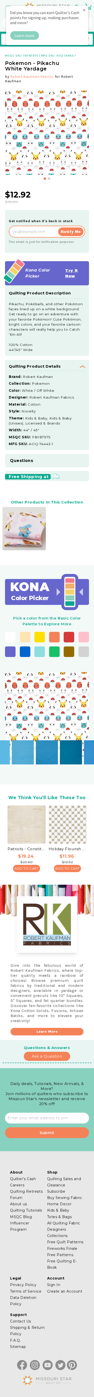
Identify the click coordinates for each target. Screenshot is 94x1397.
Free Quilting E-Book (62, 1264)
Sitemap (18, 1346)
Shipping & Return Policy (27, 1330)
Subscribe (56, 1191)
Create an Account (64, 1291)
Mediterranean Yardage (68, 748)
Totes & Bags (59, 1217)
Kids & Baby (58, 1210)
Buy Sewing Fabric (64, 1197)
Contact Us (20, 1321)
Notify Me (71, 231)
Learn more (24, 35)
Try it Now (71, 273)
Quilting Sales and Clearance (64, 1182)
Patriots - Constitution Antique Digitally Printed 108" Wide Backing (27, 848)
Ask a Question (47, 1056)
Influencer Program (19, 1226)
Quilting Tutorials (26, 1210)
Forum (16, 1197)
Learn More (47, 1031)
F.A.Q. (15, 1340)
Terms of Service (26, 1291)
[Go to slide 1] (45, 178)
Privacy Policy (23, 1285)
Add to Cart (26, 868)
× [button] (84, 10)
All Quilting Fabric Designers (63, 1226)
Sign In (53, 1285)
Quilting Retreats (26, 1191)
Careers (17, 1185)
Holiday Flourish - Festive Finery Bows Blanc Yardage (68, 848)
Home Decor (59, 1204)
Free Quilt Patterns (65, 1242)
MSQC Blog (21, 1217)
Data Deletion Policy (23, 1300)
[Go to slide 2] (49, 178)
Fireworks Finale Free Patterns (62, 1251)
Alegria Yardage (20, 748)
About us (18, 1204)
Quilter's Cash (23, 1179)
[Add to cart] (31, 752)
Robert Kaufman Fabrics (32, 76)
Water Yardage (44, 748)
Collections (57, 1235)
